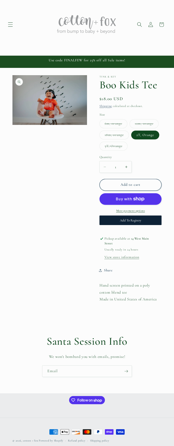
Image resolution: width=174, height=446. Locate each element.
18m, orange (117, 136)
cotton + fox (30, 440)
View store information (121, 257)
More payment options (130, 211)
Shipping (105, 106)
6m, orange (116, 124)
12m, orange (147, 124)
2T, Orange (145, 135)
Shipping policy (99, 440)
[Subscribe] (126, 371)
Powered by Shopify (51, 440)
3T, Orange (116, 147)
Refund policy (76, 440)
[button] (10, 24)
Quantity (105, 157)
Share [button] (108, 270)
